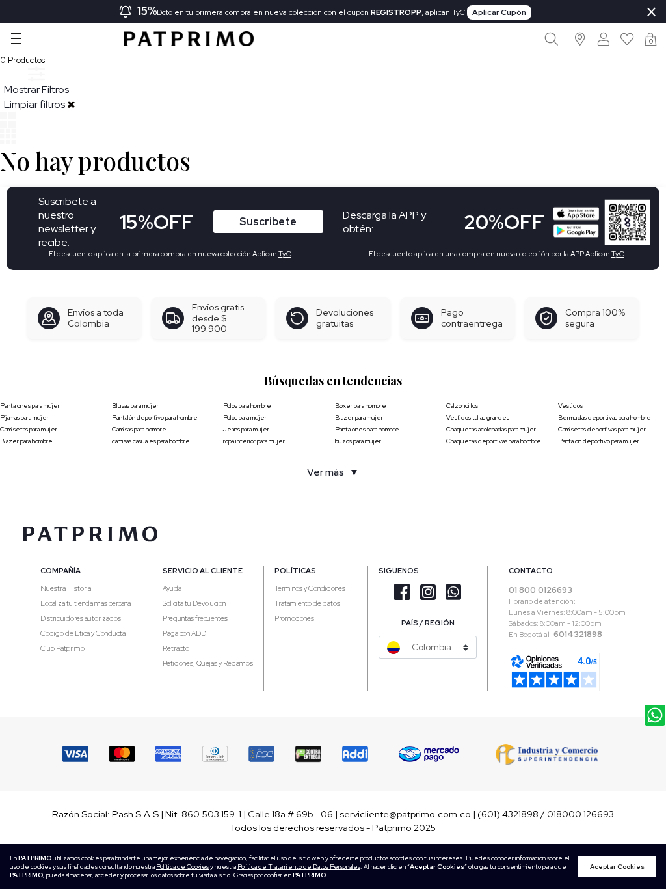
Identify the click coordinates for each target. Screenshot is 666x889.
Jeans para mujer (246, 429)
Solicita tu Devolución (194, 603)
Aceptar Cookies (617, 866)
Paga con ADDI (185, 633)
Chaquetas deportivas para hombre (493, 441)
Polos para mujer (245, 417)
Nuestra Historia (65, 588)
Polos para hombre (247, 406)
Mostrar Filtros (36, 89)
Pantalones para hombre (367, 429)
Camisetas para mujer (28, 429)
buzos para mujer (358, 441)
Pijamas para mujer (24, 417)
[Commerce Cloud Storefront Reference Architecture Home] (189, 38)
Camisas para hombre (139, 429)
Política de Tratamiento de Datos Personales (298, 866)
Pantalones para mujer (30, 406)
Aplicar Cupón (499, 12)
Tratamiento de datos (307, 603)
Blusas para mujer (135, 406)
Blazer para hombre (26, 441)
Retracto (176, 648)
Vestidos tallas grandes (477, 417)
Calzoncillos (462, 406)
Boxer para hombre (360, 406)
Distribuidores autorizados (80, 618)
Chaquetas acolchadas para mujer (491, 429)
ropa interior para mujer (254, 441)
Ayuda (172, 588)
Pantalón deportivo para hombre (155, 417)
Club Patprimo (62, 648)
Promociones (294, 618)
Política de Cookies (182, 866)
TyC (458, 12)
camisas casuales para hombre (151, 441)
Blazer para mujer (359, 417)
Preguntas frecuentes (195, 618)
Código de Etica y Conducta (83, 633)
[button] (580, 39)
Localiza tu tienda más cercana (85, 603)
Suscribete (268, 221)
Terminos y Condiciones (309, 588)
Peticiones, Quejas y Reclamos (208, 663)
